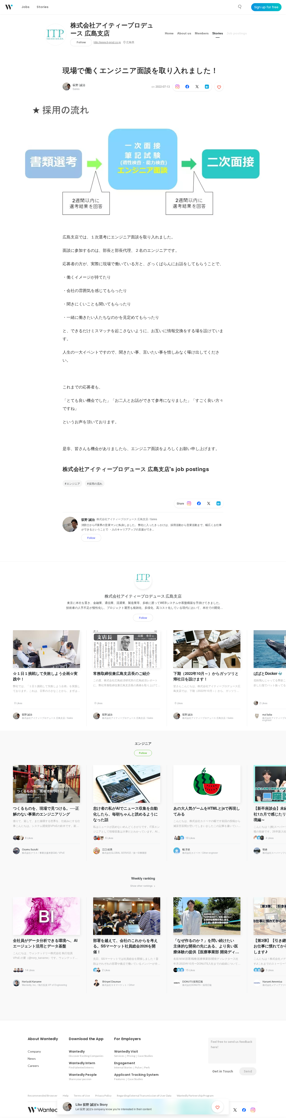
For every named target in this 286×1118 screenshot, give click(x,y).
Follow (81, 42)
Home (169, 33)
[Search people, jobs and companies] (240, 6)
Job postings (237, 33)
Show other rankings (141, 885)
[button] (43, 1039)
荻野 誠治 (79, 85)
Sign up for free (266, 7)
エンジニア (73, 483)
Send (248, 1071)
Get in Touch (222, 1071)
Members (202, 33)
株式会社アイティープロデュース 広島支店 (112, 29)
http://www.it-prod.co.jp (107, 42)
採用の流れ (95, 483)
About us (184, 33)
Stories (217, 33)
